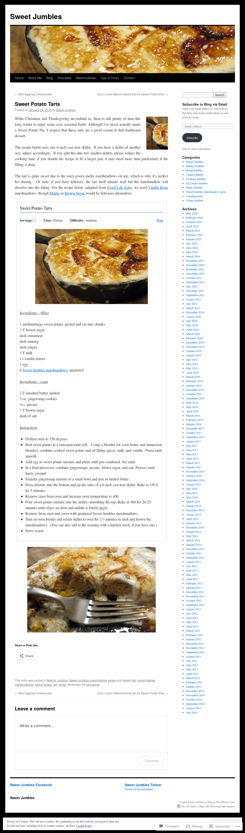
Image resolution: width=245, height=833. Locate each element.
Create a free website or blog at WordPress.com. (207, 802)
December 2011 (195, 643)
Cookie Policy (84, 826)
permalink (92, 684)
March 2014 (193, 540)
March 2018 (193, 415)
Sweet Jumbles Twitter (143, 784)
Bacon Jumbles (194, 161)
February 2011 (194, 682)
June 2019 (192, 364)
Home (19, 78)
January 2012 (193, 639)
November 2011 (195, 648)
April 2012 (192, 626)
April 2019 (192, 372)
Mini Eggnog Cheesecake (33, 94)
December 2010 (195, 691)
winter (62, 684)
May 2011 (192, 669)
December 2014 (195, 527)
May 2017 (192, 454)
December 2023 (195, 260)
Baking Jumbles (57, 680)
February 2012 (194, 635)
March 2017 (193, 463)
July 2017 (191, 445)
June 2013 (192, 570)
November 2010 (195, 695)
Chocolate (64, 78)
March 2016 (193, 501)
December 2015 (195, 510)
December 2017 (195, 428)
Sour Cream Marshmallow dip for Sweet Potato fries (132, 94)
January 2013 (193, 587)
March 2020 (193, 334)
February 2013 (194, 583)
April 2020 (192, 329)
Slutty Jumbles (194, 187)
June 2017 (192, 450)
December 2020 (195, 312)
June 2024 (192, 248)
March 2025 (193, 230)
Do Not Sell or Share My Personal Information (208, 806)
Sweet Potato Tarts (37, 103)
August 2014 (193, 532)
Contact (129, 78)
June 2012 (192, 618)
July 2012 (191, 613)
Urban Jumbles (194, 200)
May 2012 (192, 622)
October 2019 (194, 351)
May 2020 (192, 325)
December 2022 (195, 269)
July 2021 (191, 303)
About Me (35, 78)
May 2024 (192, 252)
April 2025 (192, 226)
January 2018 (193, 424)
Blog (49, 78)
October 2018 (194, 394)
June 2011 (192, 665)
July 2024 (191, 243)
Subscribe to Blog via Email (204, 104)
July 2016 (191, 488)
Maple (54, 193)
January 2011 (193, 686)
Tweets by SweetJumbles (139, 789)
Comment (151, 761)
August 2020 (193, 316)
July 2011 (191, 661)
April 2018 (192, 411)
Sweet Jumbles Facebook (31, 784)
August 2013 (193, 562)
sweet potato (43, 684)
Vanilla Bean (158, 187)
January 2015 (193, 523)
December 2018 (195, 390)
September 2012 (195, 605)
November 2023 (195, 265)
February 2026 (194, 217)
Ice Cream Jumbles (197, 183)
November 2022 (195, 273)
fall (134, 680)
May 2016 (192, 497)
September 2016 (195, 480)
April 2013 (192, 579)
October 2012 (194, 600)
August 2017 (193, 441)
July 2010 (191, 712)
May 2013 (192, 575)
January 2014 (193, 544)
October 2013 (194, 553)
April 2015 (192, 519)
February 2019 (194, 381)
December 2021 (195, 291)
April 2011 (192, 673)
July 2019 (191, 359)
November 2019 (195, 346)
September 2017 (195, 437)
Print (159, 220)
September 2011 (195, 652)
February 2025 (194, 235)
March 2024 (193, 256)
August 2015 (193, 514)
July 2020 (191, 321)
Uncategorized (194, 196)
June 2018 (192, 402)
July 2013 (191, 566)
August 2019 (193, 355)
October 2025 (194, 222)
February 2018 (194, 420)
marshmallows (24, 684)
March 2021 (193, 308)
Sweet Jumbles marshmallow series (92, 680)
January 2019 (193, 385)
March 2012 (193, 630)
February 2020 (194, 338)
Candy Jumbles (195, 174)
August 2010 (193, 708)
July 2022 (191, 286)
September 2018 (195, 398)
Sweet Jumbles (36, 16)
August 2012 (193, 609)
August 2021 (193, 299)
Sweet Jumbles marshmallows (44, 369)
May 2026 (192, 213)
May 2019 (192, 368)
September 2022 (195, 282)
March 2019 (193, 377)
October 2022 (194, 278)
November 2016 (195, 471)
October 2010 (194, 699)
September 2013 (195, 557)
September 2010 (195, 704)
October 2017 (194, 433)
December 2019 (195, 342)
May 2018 (192, 407)
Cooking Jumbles (196, 179)
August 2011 (193, 656)
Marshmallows (86, 78)
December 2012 (195, 592)
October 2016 (194, 476)
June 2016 (192, 493)
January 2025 (193, 239)
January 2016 (193, 506)
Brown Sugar (75, 193)
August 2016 (193, 484)
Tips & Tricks (110, 78)
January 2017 (193, 467)
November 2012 (195, 596)
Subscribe (192, 138)
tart (55, 684)
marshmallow (146, 680)
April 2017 (192, 458)
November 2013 (195, 549)
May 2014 (192, 536)
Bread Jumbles (194, 170)
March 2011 (193, 678)
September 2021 (195, 295)
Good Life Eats (119, 187)
